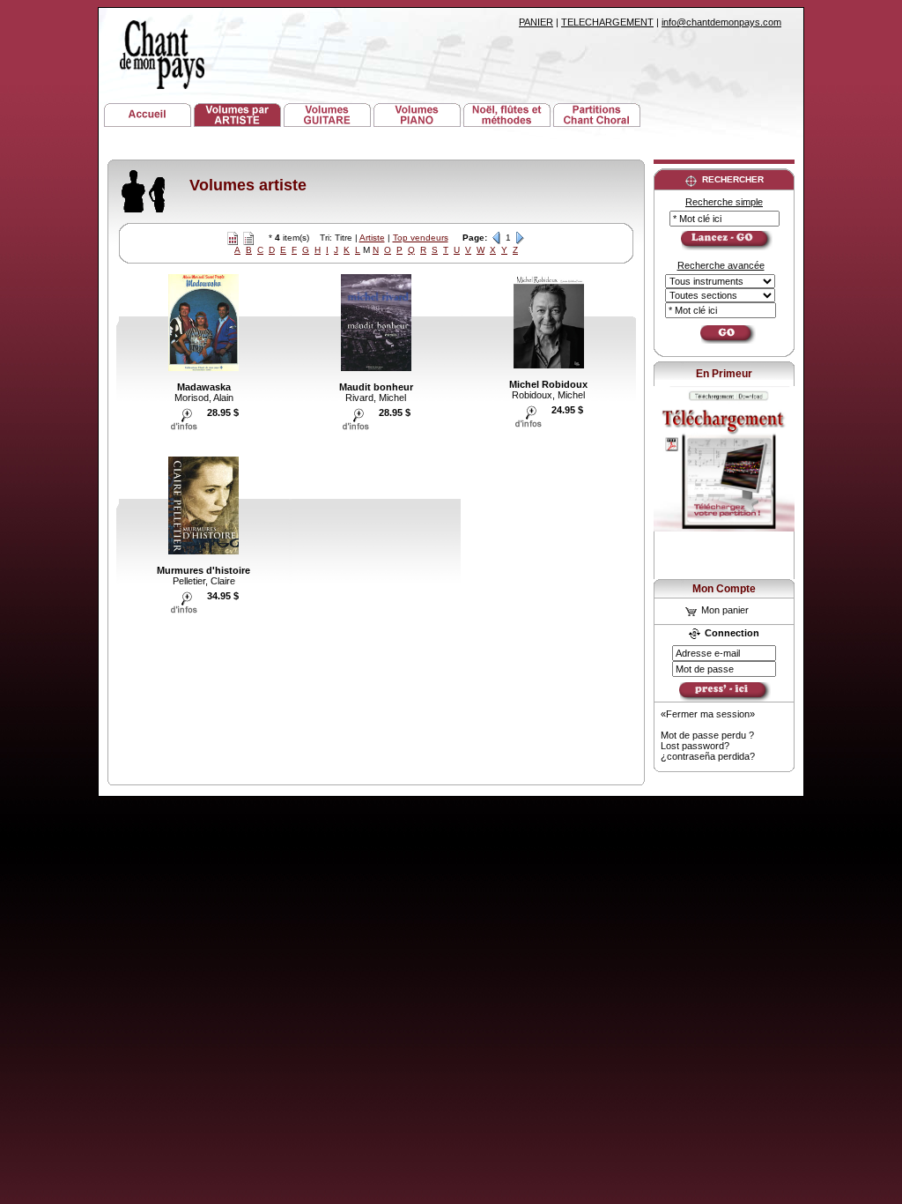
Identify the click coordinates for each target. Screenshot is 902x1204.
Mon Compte (724, 589)
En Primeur (724, 374)
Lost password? (695, 745)
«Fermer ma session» (708, 714)
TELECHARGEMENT (607, 22)
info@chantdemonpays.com (721, 22)
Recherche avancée (721, 265)
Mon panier (724, 610)
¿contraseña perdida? (708, 756)
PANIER (536, 22)
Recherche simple (724, 202)
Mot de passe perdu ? (707, 735)
